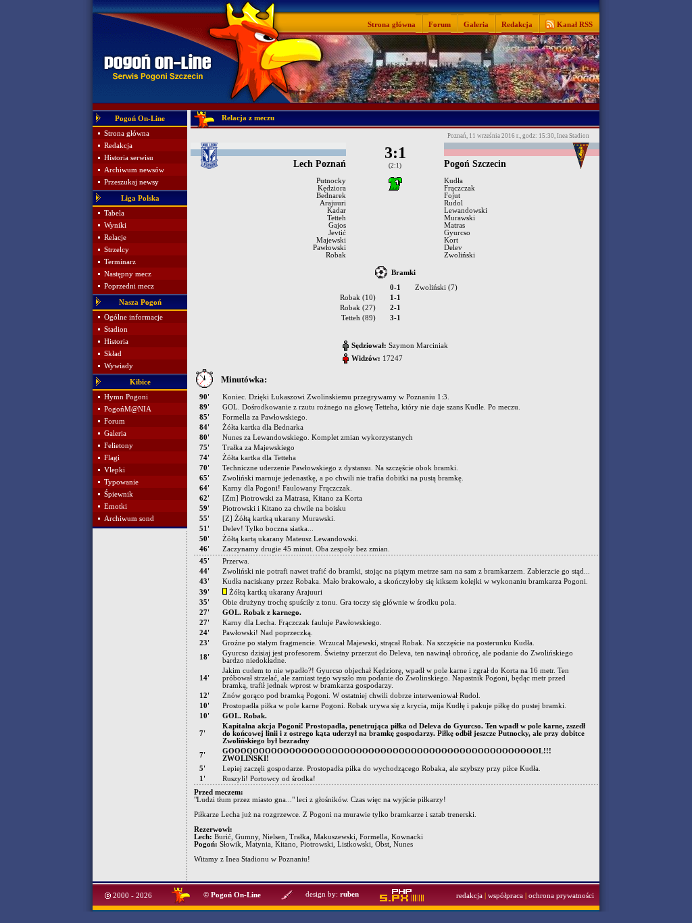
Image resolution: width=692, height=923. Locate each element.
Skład (113, 353)
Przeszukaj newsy (131, 182)
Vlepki (114, 470)
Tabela (114, 213)
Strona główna (392, 24)
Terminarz (120, 262)
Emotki (115, 506)
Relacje (115, 237)
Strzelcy (116, 249)
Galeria (476, 24)
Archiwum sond (129, 518)
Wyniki (115, 225)
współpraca (505, 895)
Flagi (112, 458)
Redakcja (517, 24)
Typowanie (121, 482)
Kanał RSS (574, 24)
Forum (439, 24)
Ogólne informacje (133, 317)
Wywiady (118, 366)
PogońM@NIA (127, 409)
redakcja (469, 895)
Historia (116, 341)
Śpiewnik (118, 494)
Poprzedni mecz (129, 286)
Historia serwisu (128, 157)
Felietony (118, 445)
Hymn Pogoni (126, 397)
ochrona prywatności (561, 895)
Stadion (116, 329)
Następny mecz (127, 274)
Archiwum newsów (134, 170)
